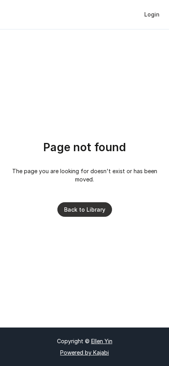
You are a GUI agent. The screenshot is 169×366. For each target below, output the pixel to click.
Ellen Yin (101, 341)
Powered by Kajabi (84, 352)
